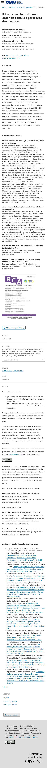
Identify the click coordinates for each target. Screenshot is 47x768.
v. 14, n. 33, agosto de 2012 (26, 7)
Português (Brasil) (10, 705)
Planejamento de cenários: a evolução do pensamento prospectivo (25, 577)
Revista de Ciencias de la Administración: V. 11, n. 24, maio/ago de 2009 (24, 611)
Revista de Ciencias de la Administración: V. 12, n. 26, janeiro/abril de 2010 (25, 666)
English (6, 698)
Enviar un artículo (11, 715)
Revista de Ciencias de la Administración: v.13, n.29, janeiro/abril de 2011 (25, 559)
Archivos (12, 7)
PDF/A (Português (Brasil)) (14, 328)
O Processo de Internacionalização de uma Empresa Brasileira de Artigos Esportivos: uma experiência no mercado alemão (25, 675)
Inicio (4, 7)
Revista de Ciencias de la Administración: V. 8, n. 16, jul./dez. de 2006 (25, 594)
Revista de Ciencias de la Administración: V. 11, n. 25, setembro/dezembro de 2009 (25, 680)
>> (7, 687)
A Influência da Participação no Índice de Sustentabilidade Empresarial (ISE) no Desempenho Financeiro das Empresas (26, 606)
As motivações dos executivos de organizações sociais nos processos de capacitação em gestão (25, 646)
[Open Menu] (2, 2)
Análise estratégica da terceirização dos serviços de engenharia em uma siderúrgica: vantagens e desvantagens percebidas (25, 589)
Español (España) (10, 701)
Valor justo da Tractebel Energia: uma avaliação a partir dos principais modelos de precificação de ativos (25, 661)
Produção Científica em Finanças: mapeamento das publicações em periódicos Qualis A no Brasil (23, 621)
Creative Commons (15, 454)
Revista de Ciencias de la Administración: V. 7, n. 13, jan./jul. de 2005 (25, 579)
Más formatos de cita (11, 360)
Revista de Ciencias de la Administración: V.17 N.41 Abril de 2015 (25, 626)
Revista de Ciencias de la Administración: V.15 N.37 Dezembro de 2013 (24, 638)
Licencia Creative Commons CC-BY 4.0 (23, 737)
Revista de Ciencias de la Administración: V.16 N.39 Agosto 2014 (25, 570)
